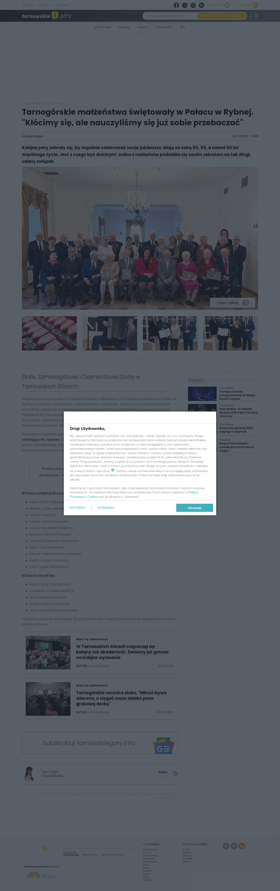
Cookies (92, 496)
